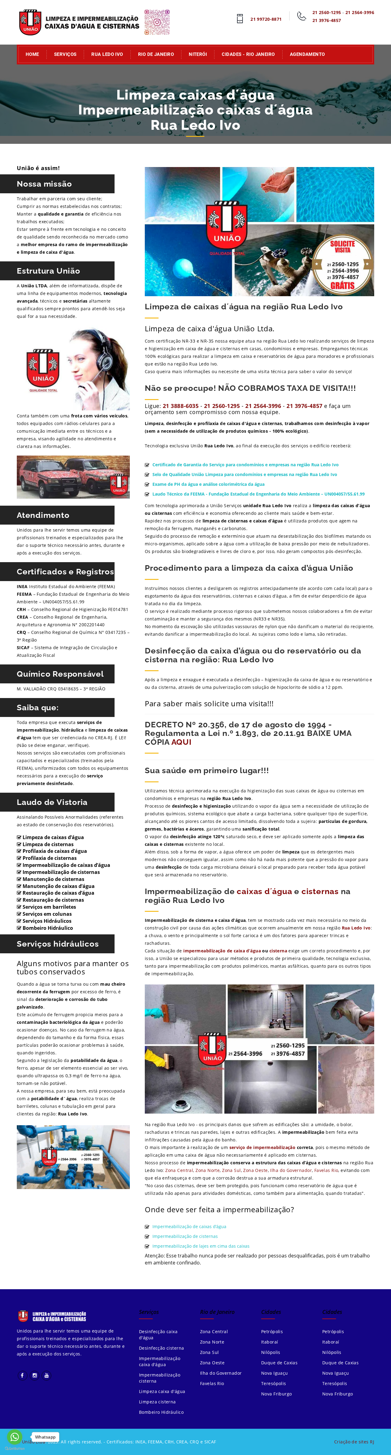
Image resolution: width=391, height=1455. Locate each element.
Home (32, 54)
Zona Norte (208, 1170)
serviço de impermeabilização (262, 1147)
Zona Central (179, 1170)
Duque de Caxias (279, 1363)
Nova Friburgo (276, 1394)
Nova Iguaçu (274, 1373)
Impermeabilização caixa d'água (159, 1361)
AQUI (181, 742)
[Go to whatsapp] (14, 1437)
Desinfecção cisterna (161, 1348)
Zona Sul (231, 1170)
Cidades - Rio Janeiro (248, 54)
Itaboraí (269, 1342)
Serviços (65, 54)
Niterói (198, 54)
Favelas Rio (326, 1170)
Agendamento (307, 54)
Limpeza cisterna (157, 1402)
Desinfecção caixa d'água (158, 1334)
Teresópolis (273, 1383)
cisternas (320, 891)
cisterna (278, 951)
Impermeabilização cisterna (159, 1378)
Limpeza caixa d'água (162, 1391)
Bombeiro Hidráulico (161, 1412)
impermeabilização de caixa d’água (222, 951)
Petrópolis (272, 1331)
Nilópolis (270, 1352)
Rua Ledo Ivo (107, 54)
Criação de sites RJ (354, 1442)
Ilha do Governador (291, 1170)
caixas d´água (264, 891)
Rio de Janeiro (156, 54)
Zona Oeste (255, 1170)
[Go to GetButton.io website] (14, 1449)
